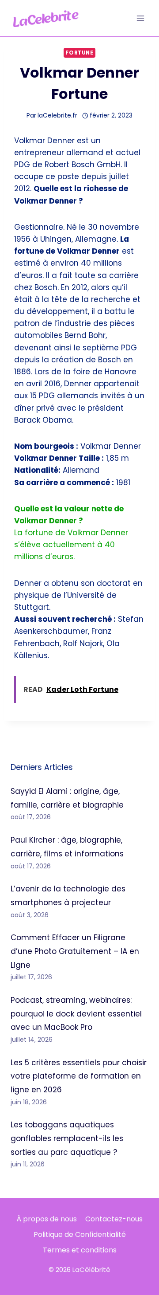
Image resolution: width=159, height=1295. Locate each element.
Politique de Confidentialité (80, 1234)
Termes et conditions (80, 1250)
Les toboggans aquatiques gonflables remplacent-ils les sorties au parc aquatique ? (67, 1138)
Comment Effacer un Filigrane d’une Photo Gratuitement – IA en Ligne (75, 951)
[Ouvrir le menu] (140, 18)
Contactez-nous (114, 1219)
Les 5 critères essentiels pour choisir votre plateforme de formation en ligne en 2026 (79, 1076)
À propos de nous (46, 1219)
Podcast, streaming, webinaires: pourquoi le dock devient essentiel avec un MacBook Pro (76, 1013)
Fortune (79, 52)
